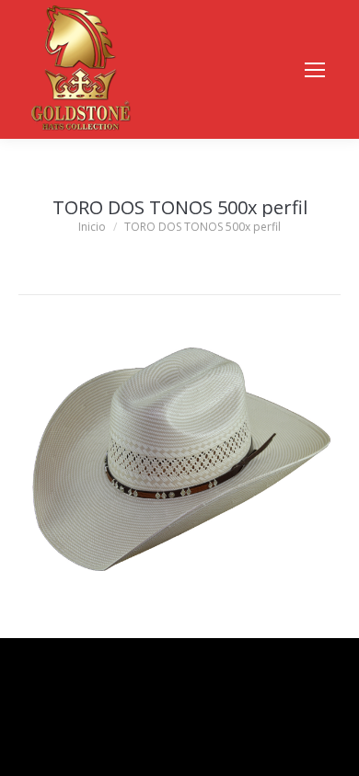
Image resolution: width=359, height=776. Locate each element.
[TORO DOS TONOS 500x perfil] (179, 462)
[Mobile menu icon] (314, 69)
